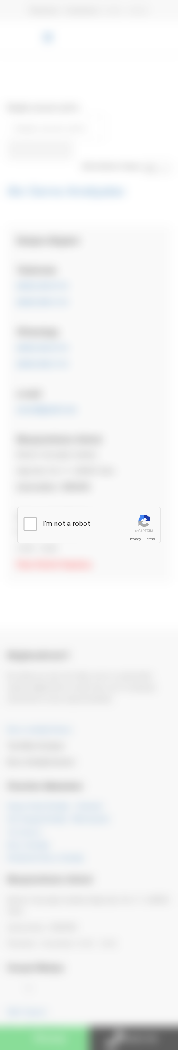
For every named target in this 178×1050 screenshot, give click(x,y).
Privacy (135, 539)
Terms (149, 539)
